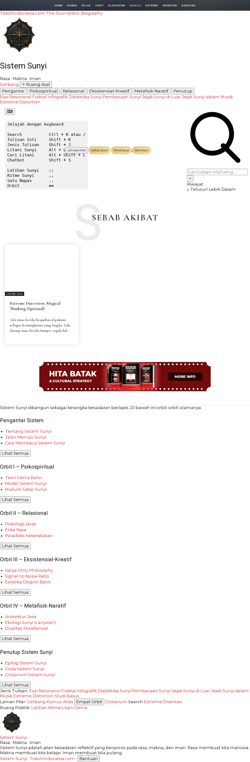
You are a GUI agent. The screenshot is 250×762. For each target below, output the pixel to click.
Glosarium (116, 5)
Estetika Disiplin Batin (28, 582)
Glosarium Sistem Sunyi (30, 674)
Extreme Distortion (20, 102)
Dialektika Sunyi (85, 96)
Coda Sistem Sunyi (24, 668)
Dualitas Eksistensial (26, 628)
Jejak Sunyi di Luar (161, 96)
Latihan (39, 707)
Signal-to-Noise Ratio (27, 576)
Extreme (151, 5)
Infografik (58, 96)
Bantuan (188, 5)
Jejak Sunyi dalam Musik (207, 96)
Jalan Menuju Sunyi (25, 437)
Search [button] (135, 5)
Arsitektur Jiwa (20, 616)
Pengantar (13, 91)
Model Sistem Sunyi (26, 483)
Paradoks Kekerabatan (29, 535)
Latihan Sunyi (99, 150)
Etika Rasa (15, 529)
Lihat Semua (15, 453)
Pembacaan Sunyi (122, 96)
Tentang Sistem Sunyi (28, 431)
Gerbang (9, 84)
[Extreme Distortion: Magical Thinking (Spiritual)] (41, 270)
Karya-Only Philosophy (29, 570)
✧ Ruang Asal (36, 84)
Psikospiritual (44, 91)
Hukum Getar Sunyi (26, 489)
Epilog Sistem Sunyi (26, 663)
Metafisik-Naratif (151, 91)
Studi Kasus (67, 695)
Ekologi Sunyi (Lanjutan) (30, 622)
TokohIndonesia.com (52, 758)
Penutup (182, 91)
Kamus (72, 5)
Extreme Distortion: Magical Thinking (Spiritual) (35, 306)
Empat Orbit (77, 150)
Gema (80, 707)
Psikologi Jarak (20, 523)
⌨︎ (10, 111)
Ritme (54, 707)
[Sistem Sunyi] (19, 52)
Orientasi (170, 5)
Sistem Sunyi (13, 737)
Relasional (73, 91)
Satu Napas (142, 150)
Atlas (86, 5)
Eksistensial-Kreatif (109, 91)
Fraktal (39, 96)
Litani (67, 707)
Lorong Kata (15, 294)
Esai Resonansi (15, 96)
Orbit (99, 5)
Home (59, 5)
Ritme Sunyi (121, 150)
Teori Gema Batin (23, 477)
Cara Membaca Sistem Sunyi (35, 443)
